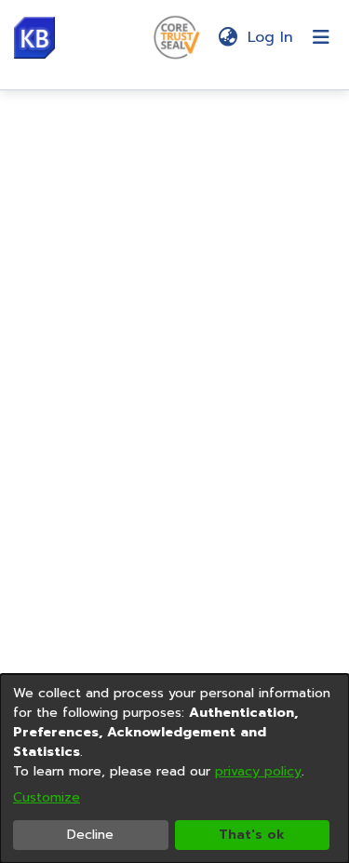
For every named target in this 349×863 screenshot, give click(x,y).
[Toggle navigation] (321, 37)
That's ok (252, 834)
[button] (34, 37)
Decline (90, 834)
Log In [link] (271, 37)
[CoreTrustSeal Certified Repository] (177, 36)
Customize (46, 797)
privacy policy (258, 771)
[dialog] (174, 768)
